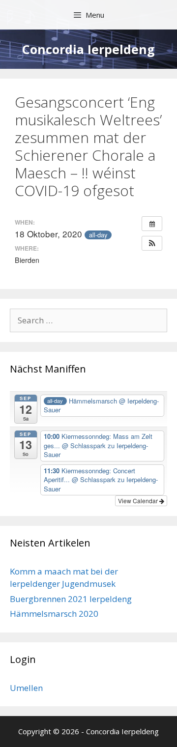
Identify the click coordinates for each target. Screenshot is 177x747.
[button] (152, 243)
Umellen (26, 687)
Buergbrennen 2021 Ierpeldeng (71, 598)
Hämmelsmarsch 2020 (54, 613)
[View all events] (152, 223)
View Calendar (138, 500)
